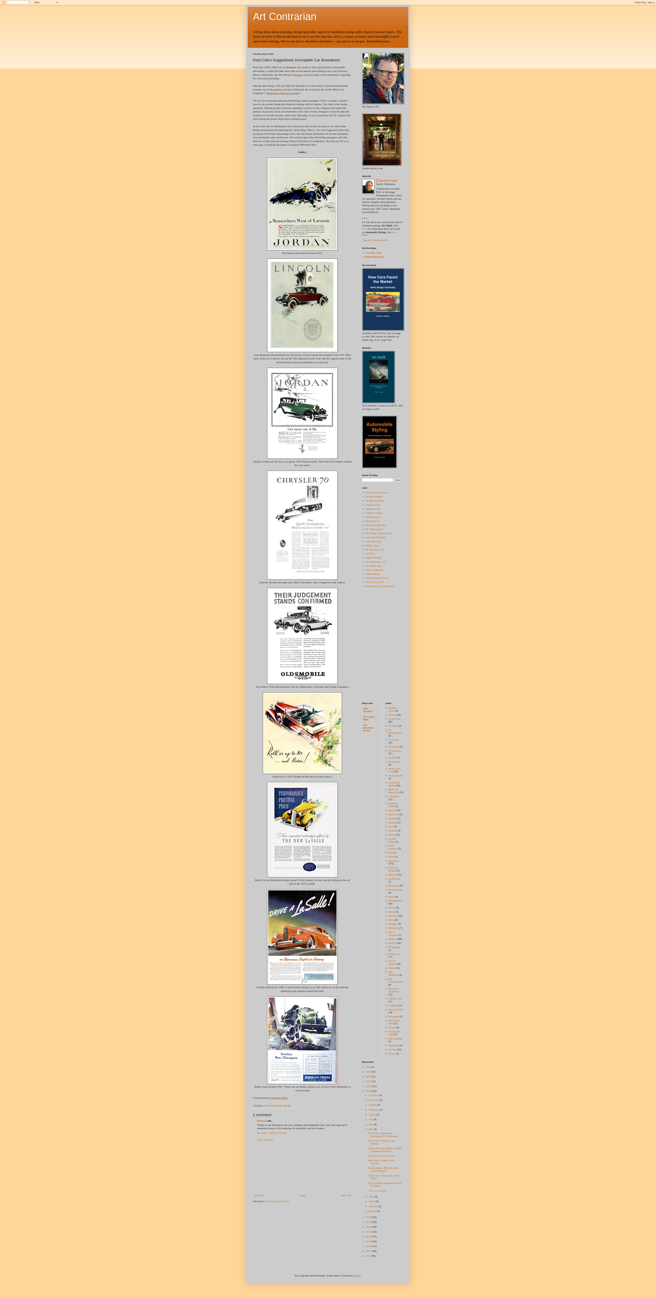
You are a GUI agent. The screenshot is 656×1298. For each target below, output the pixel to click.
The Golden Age (373, 566)
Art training (394, 762)
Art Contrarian (284, 16)
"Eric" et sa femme (377, 1190)
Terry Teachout (367, 710)
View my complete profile (374, 240)
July (371, 1119)
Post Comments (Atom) (277, 1201)
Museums (392, 916)
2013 (368, 1241)
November (374, 1100)
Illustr (391, 857)
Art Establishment (395, 731)
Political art (394, 954)
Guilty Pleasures (392, 847)
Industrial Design (393, 869)
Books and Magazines (393, 791)
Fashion (392, 822)
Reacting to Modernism (393, 990)
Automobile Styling (394, 784)
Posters (391, 968)
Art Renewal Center (374, 501)
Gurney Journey (373, 517)
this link (298, 74)
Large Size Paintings (375, 537)
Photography (394, 947)
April (372, 1196)
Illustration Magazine (375, 525)
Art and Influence (373, 496)
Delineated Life (372, 509)
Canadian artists (372, 505)
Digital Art (393, 814)
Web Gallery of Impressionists (379, 586)
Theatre (392, 1027)
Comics (391, 810)
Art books (393, 726)
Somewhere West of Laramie (282, 93)
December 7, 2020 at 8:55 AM (271, 1133)
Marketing (393, 885)
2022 (368, 1076)
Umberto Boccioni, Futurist (381, 1156)
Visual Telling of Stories (377, 578)
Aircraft (392, 715)
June (371, 1124)
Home (303, 1195)
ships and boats (395, 1009)
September (374, 1110)
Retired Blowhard (374, 257)
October (373, 1105)
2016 (368, 1227)
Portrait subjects (392, 962)
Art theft (392, 757)
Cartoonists (393, 796)
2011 (368, 1251)
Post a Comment (265, 1140)
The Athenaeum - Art (375, 562)
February (373, 1206)
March (372, 1201)
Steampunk (393, 1016)
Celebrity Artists (392, 805)
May (371, 1129)
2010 (368, 1256)
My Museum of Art (374, 549)
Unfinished (393, 1045)
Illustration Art (372, 521)
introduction (394, 879)
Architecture (394, 719)
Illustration (393, 861)
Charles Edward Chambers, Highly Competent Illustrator (385, 1150)
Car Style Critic (279, 1097)
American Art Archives (376, 492)
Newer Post (259, 1195)
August (372, 1114)
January (373, 1211)
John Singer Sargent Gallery (379, 533)
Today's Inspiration (374, 570)
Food (390, 826)
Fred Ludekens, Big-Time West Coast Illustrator (383, 1169)
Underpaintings (372, 574)
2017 (368, 1222)
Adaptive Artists (392, 709)
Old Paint (369, 553)
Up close (392, 1049)
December (374, 1095)
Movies (391, 907)
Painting (392, 943)
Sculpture (393, 1005)
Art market (393, 746)
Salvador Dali (395, 998)
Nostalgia (392, 924)
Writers (391, 1053)
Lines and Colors (373, 541)
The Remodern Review (368, 728)
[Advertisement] (302, 1167)
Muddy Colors (372, 545)
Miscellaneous (395, 900)
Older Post (346, 1195)
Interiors (392, 874)
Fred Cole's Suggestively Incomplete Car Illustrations (383, 1135)
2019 (368, 1091)
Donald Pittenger (388, 180)
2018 (368, 1217)
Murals (391, 912)
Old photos (393, 928)
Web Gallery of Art (374, 582)
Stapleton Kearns (373, 557)
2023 (368, 1072)
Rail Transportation (395, 980)
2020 (368, 1086)
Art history (393, 739)
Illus (390, 852)
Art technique (394, 751)
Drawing (392, 818)
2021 (368, 1081)
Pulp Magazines (393, 973)
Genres (391, 834)
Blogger (357, 1275)
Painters (392, 939)
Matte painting (395, 890)
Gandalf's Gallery (373, 513)
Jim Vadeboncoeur (374, 529)
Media (391, 897)
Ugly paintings (395, 1038)
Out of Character (393, 933)
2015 (368, 1231)
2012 (368, 1246)
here (364, 229)
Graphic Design (392, 840)
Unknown (261, 1121)
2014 (368, 1236)
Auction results (395, 775)
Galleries (392, 830)
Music (391, 920)
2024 (368, 1067)
